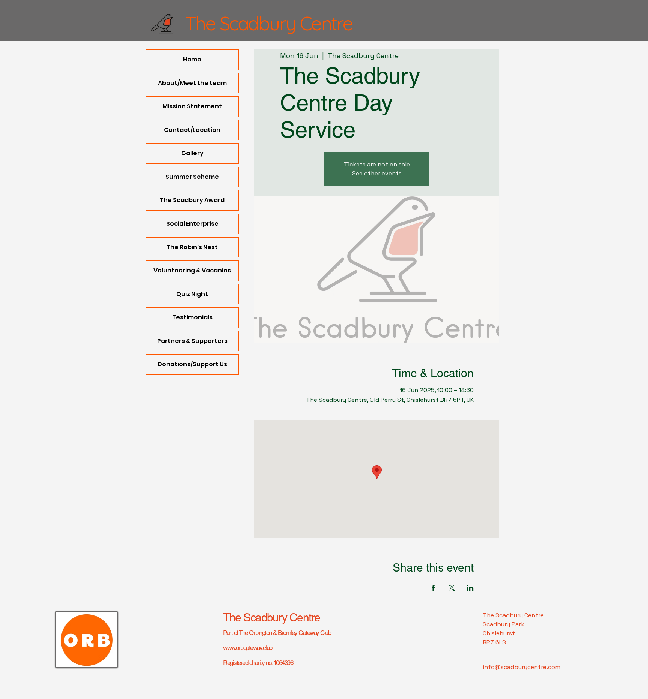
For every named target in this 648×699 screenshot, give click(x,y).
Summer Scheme (192, 176)
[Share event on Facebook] (433, 588)
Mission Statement (192, 106)
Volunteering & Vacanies (192, 270)
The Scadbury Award (192, 200)
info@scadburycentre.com (521, 667)
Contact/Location (192, 130)
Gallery (192, 153)
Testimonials (192, 317)
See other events (377, 173)
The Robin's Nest (192, 247)
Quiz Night (192, 294)
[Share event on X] (451, 588)
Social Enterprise (192, 223)
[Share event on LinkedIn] (470, 588)
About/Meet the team (192, 83)
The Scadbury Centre (271, 617)
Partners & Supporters (192, 341)
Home (192, 59)
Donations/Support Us (192, 364)
